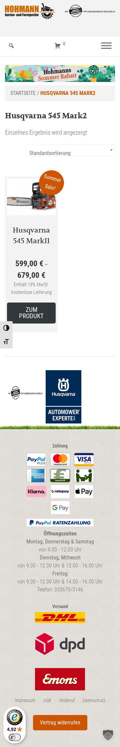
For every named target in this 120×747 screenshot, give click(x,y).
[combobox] (70, 150)
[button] (108, 735)
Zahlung (60, 446)
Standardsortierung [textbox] (50, 153)
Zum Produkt (31, 313)
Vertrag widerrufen (60, 722)
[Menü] (106, 46)
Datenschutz (94, 700)
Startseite (23, 93)
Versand (60, 606)
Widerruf (67, 700)
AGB (47, 700)
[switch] (15, 737)
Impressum (25, 700)
